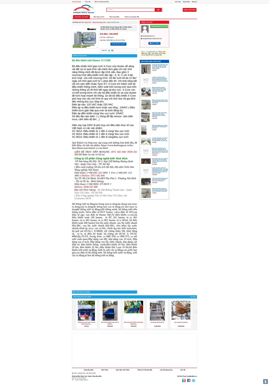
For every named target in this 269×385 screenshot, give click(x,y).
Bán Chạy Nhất (114, 17)
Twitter (109, 50)
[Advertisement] (104, 272)
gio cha (74, 373)
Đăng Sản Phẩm (189, 10)
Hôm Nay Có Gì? (99, 17)
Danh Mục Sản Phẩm (81, 17)
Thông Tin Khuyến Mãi (131, 17)
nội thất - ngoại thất (85, 22)
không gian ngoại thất (99, 22)
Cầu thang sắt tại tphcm (110, 322)
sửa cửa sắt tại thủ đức (133, 322)
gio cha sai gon (91, 373)
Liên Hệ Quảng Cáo (166, 370)
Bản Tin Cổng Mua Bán (102, 2)
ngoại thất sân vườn (113, 22)
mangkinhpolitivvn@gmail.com (152, 38)
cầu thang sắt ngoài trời (86, 322)
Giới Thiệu (104, 370)
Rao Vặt (87, 2)
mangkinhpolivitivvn (149, 36)
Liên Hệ (182, 370)
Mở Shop (178, 2)
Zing (112, 50)
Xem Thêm (193, 296)
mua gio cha (81, 373)
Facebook (188, 380)
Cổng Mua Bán (76, 2)
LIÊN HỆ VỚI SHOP (118, 44)
